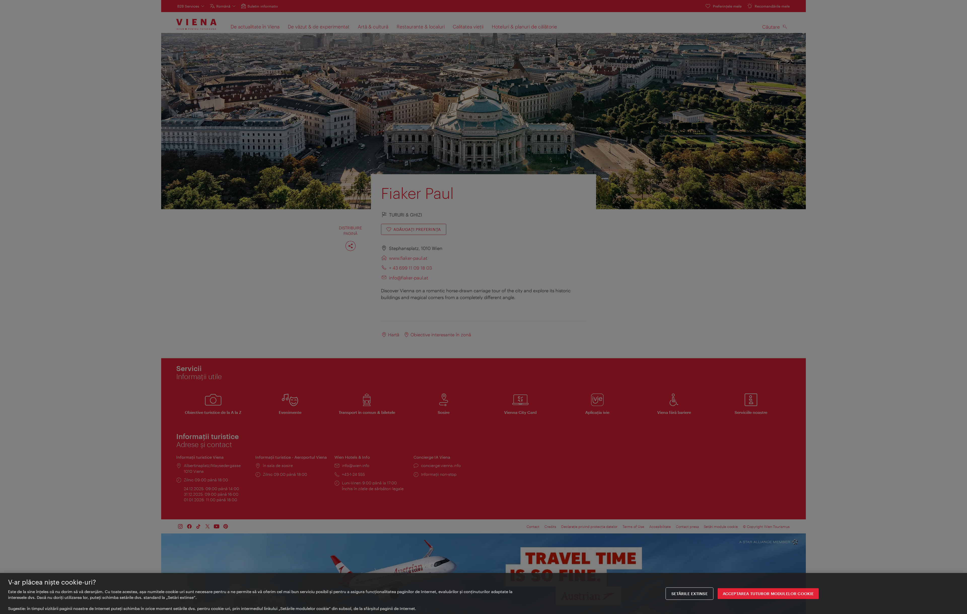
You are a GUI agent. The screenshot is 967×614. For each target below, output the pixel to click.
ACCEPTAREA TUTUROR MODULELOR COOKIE (768, 593)
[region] (483, 593)
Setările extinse (689, 593)
